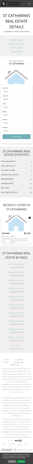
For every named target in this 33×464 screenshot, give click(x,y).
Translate (29, 450)
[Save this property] (29, 218)
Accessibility (19, 360)
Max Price (5, 96)
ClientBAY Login (18, 362)
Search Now (16, 137)
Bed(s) (4, 103)
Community (19, 445)
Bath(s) (5, 111)
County (26, 443)
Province (20, 443)
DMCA (6, 362)
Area (26, 445)
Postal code (11, 445)
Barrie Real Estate (12, 443)
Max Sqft (5, 127)
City (5, 445)
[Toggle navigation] (29, 3)
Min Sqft (5, 119)
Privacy (6, 360)
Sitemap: (3, 443)
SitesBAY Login (15, 365)
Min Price (5, 88)
